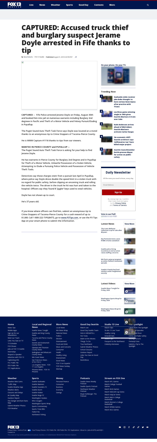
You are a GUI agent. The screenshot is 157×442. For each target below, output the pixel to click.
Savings (59, 392)
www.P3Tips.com (69, 217)
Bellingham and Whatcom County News (41, 353)
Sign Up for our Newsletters (13, 334)
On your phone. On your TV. (113, 65)
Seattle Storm (37, 390)
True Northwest (86, 344)
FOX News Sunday (63, 366)
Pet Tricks (84, 336)
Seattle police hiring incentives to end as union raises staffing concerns (110, 251)
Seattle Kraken (37, 392)
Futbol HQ (36, 412)
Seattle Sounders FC (39, 387)
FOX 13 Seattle (39, 57)
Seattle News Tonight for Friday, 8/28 (110, 289)
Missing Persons (135, 339)
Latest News (107, 223)
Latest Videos (108, 283)
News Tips (12, 328)
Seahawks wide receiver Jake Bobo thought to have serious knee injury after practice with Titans (125, 102)
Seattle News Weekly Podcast (88, 382)
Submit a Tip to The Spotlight (136, 345)
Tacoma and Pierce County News (42, 339)
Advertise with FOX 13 (16, 357)
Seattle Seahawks (38, 381)
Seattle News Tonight (40, 330)
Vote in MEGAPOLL (87, 333)
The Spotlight (136, 324)
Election (59, 339)
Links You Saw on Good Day (89, 356)
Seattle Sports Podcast (88, 386)
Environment (61, 358)
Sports (35, 378)
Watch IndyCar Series (112, 394)
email (147, 427)
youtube (120, 427)
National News (61, 333)
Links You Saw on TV (15, 341)
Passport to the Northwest (115, 341)
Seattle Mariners (38, 384)
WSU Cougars (37, 401)
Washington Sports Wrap (41, 403)
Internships (12, 352)
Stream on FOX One (115, 378)
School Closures (86, 350)
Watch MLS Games (112, 410)
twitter (143, 427)
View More (129, 224)
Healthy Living (61, 355)
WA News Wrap (62, 330)
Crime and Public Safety (137, 336)
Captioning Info (13, 360)
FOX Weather (13, 408)
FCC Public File (13, 363)
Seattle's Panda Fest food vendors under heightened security (111, 271)
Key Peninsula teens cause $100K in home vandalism (110, 240)
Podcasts (85, 378)
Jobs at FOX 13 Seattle (16, 349)
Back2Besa (84, 360)
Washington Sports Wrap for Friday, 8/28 (111, 299)
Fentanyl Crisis (134, 341)
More (112, 5)
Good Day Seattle (89, 324)
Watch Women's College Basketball (114, 403)
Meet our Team (13, 338)
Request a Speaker (15, 354)
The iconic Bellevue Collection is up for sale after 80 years (111, 230)
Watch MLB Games (112, 389)
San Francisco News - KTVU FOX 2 (40, 361)
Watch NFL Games (112, 381)
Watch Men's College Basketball (112, 398)
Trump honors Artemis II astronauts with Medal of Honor (110, 321)
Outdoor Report (86, 352)
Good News (60, 361)
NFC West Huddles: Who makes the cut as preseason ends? (111, 331)
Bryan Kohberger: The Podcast (88, 395)
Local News (60, 328)
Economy (59, 390)
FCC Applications (14, 368)
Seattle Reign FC (38, 395)
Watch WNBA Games (112, 407)
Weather (12, 378)
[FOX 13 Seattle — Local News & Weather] (15, 5)
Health (58, 352)
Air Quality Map (13, 395)
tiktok (134, 427)
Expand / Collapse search (148, 5)
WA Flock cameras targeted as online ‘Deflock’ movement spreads (111, 261)
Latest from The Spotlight (138, 328)
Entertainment (61, 341)
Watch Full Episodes (136, 330)
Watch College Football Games (113, 385)
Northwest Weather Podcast (87, 390)
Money (59, 378)
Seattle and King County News (41, 334)
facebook (129, 427)
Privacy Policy (120, 203)
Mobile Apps (12, 330)
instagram (124, 427)
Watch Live (84, 328)
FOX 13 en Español (63, 363)
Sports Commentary (39, 406)
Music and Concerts (63, 347)
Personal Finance (62, 381)
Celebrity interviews (112, 344)
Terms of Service (120, 205)
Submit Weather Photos (89, 347)
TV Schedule (12, 343)
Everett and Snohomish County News (40, 344)
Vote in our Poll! (108, 214)
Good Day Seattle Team (89, 330)
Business (59, 387)
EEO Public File (13, 365)
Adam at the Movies (87, 339)
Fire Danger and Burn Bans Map (18, 402)
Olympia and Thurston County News (40, 348)
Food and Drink (62, 344)
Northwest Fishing (39, 414)
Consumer (60, 350)
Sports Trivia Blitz (38, 409)
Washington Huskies (39, 398)
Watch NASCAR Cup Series (114, 392)
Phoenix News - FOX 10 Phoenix (41, 370)
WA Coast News (38, 357)
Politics (58, 336)
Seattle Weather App (15, 387)
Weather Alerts (13, 390)
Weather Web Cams (15, 381)
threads (138, 427)
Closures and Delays (15, 392)
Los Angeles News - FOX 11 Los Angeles (41, 366)
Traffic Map (12, 384)
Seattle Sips (109, 339)
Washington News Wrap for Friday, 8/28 (111, 310)
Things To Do (85, 341)
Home (11, 324)
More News (62, 324)
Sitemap (59, 369)
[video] (130, 291)
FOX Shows (12, 346)
